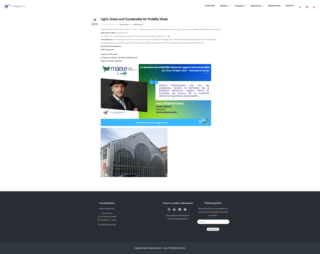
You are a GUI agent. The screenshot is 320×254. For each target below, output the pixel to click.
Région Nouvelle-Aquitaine (111, 61)
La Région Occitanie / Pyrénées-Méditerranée (119, 57)
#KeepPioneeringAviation (111, 46)
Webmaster (138, 24)
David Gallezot (106, 39)
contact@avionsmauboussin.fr (178, 215)
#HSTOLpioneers (108, 49)
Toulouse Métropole (109, 54)
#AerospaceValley (108, 32)
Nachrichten (124, 24)
